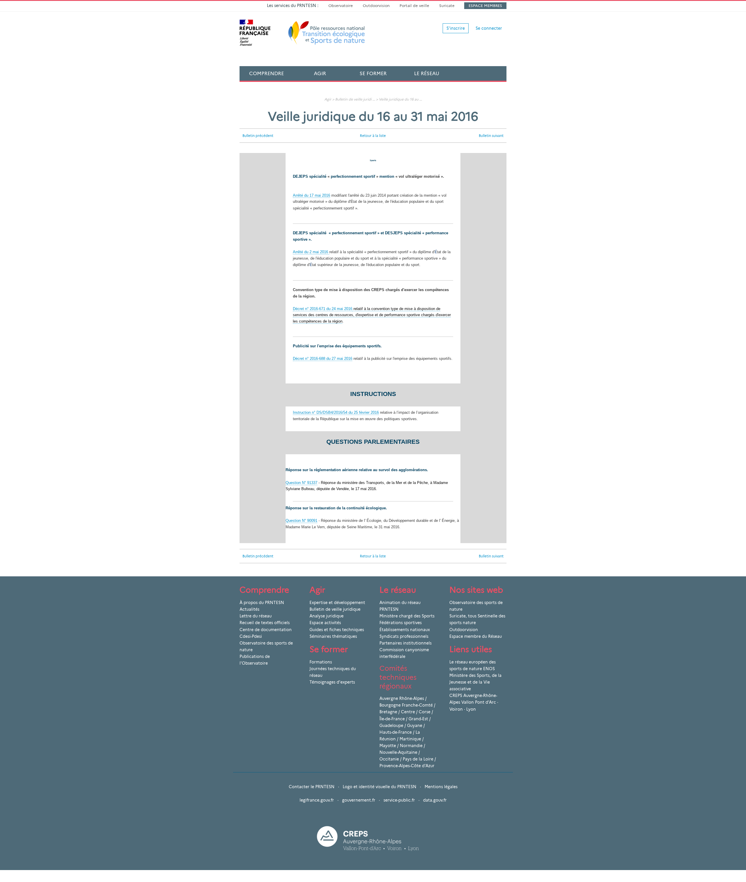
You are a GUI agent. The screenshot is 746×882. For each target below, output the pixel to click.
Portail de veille (414, 5)
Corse (424, 712)
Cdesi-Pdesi (251, 636)
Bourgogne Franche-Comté (406, 705)
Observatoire (340, 5)
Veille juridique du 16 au (398, 99)
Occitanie (389, 759)
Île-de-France (392, 718)
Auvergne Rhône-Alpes (401, 698)
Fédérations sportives (400, 622)
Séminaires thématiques (333, 636)
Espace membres (485, 5)
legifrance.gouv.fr (317, 800)
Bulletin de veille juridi (353, 99)
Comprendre (266, 73)
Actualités (249, 609)
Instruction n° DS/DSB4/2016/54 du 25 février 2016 (336, 412)
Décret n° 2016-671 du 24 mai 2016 (322, 309)
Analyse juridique (326, 616)
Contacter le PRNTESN (312, 786)
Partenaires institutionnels (405, 643)
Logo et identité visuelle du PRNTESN (379, 786)
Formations (320, 662)
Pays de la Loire (418, 759)
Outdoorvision (376, 5)
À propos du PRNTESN (262, 602)
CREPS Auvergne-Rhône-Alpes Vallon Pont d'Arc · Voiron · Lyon (473, 702)
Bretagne (388, 712)
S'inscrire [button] (455, 28)
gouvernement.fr (358, 800)
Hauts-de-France (395, 732)
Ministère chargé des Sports (406, 616)
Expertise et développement (337, 602)
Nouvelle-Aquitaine (398, 752)
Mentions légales (441, 786)
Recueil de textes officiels (265, 622)
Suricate (447, 5)
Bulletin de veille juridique (334, 609)
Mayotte (387, 745)
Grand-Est (418, 718)
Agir (320, 73)
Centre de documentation (266, 629)
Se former (373, 73)
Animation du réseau (399, 602)
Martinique (410, 739)
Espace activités (325, 622)
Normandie (411, 745)
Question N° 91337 (301, 482)
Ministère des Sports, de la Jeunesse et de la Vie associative (475, 682)
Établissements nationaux (404, 629)
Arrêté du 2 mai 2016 (311, 252)
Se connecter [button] (489, 28)
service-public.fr (399, 800)
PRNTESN (389, 609)
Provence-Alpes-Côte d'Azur (406, 765)
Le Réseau (426, 73)
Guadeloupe (391, 725)
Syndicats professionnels (403, 636)
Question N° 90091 (301, 520)
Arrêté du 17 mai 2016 (311, 195)
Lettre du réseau (256, 616)
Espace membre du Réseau (475, 636)
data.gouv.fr (435, 800)
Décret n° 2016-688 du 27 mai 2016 (322, 358)
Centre (408, 712)
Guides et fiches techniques (336, 629)
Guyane (414, 725)
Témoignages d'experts (332, 682)
